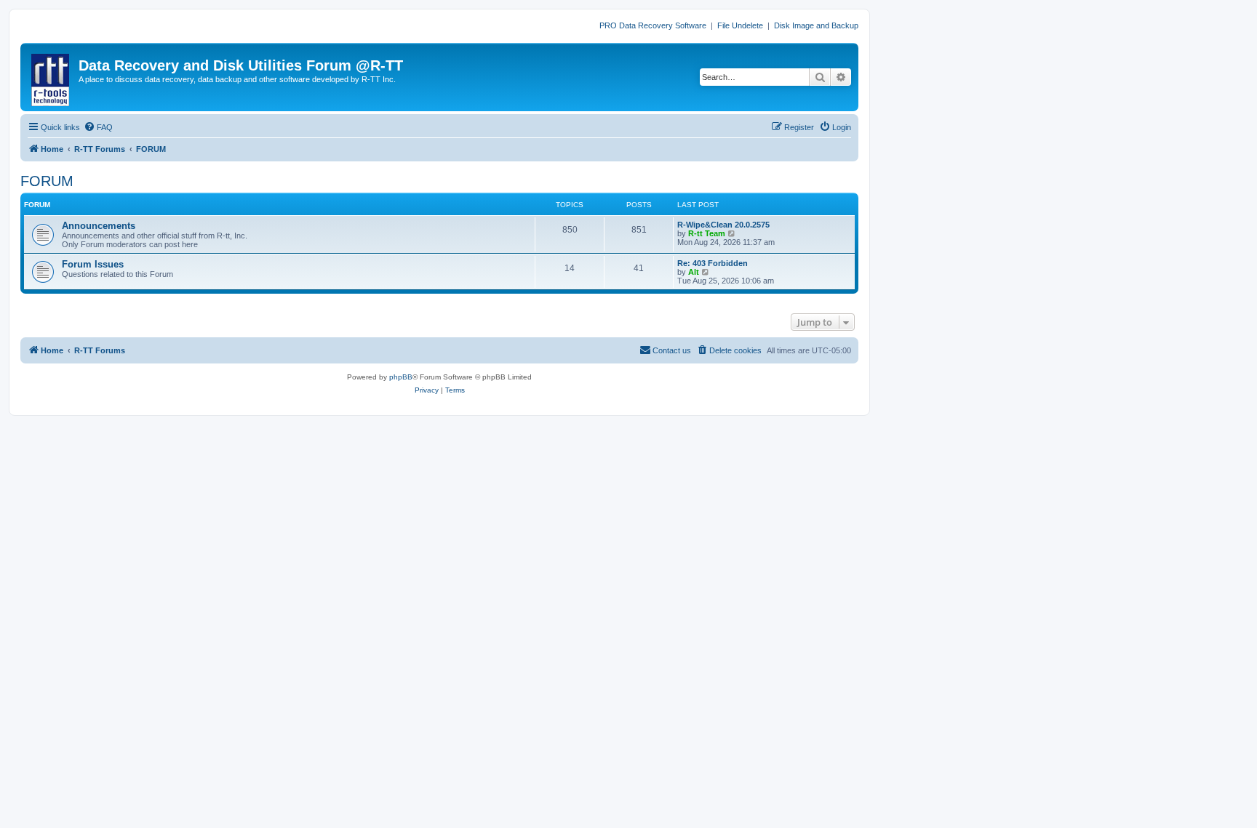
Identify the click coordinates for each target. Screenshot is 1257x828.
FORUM (46, 181)
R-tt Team (706, 233)
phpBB (400, 377)
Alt (693, 272)
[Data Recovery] (51, 77)
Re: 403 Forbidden (712, 263)
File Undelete (740, 25)
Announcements (98, 225)
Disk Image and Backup (816, 25)
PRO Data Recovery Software (652, 25)
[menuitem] (98, 127)
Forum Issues (93, 264)
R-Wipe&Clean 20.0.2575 (723, 224)
